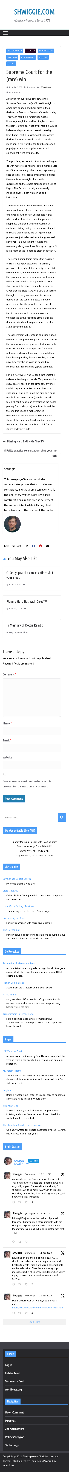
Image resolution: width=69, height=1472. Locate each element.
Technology (12, 1445)
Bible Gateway (10, 890)
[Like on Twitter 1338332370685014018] (27, 1284)
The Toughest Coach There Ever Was (22, 1125)
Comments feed (14, 1381)
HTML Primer (10, 994)
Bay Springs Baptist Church (17, 878)
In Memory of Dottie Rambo (24, 625)
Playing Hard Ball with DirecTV (25, 441)
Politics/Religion (14, 1437)
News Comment (27, 57)
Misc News (12, 57)
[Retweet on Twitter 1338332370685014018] (20, 1284)
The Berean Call (11, 929)
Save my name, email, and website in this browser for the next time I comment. (27, 783)
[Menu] (5, 33)
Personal (43, 57)
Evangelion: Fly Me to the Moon (19, 963)
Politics (11, 64)
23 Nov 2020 (45, 1295)
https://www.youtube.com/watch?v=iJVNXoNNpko (38, 1307)
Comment (9, 674)
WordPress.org (13, 1389)
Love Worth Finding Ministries (18, 906)
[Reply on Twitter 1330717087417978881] (14, 1313)
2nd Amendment (15, 51)
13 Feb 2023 (45, 1213)
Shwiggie (31, 87)
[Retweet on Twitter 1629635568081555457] (20, 1202)
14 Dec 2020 (45, 1252)
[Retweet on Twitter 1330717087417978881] (20, 1313)
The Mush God (10, 1105)
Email (7, 740)
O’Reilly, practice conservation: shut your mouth (30, 453)
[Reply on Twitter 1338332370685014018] (14, 1284)
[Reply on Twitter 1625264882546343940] (14, 1242)
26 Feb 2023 (45, 1174)
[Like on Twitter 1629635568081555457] (27, 1202)
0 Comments (15, 92)
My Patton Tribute (12, 1070)
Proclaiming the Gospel (15, 918)
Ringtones (8, 1090)
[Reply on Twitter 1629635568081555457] (14, 1202)
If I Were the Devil (12, 1051)
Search (62, 817)
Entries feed (12, 1373)
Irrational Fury (46, 51)
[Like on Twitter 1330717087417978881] (27, 1313)
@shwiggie (29, 1174)
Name (7, 723)
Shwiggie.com (34, 12)
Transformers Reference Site (18, 1013)
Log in (8, 1365)
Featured (31, 51)
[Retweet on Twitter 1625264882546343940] (20, 1242)
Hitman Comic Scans (13, 982)
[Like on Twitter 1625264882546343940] (27, 1242)
